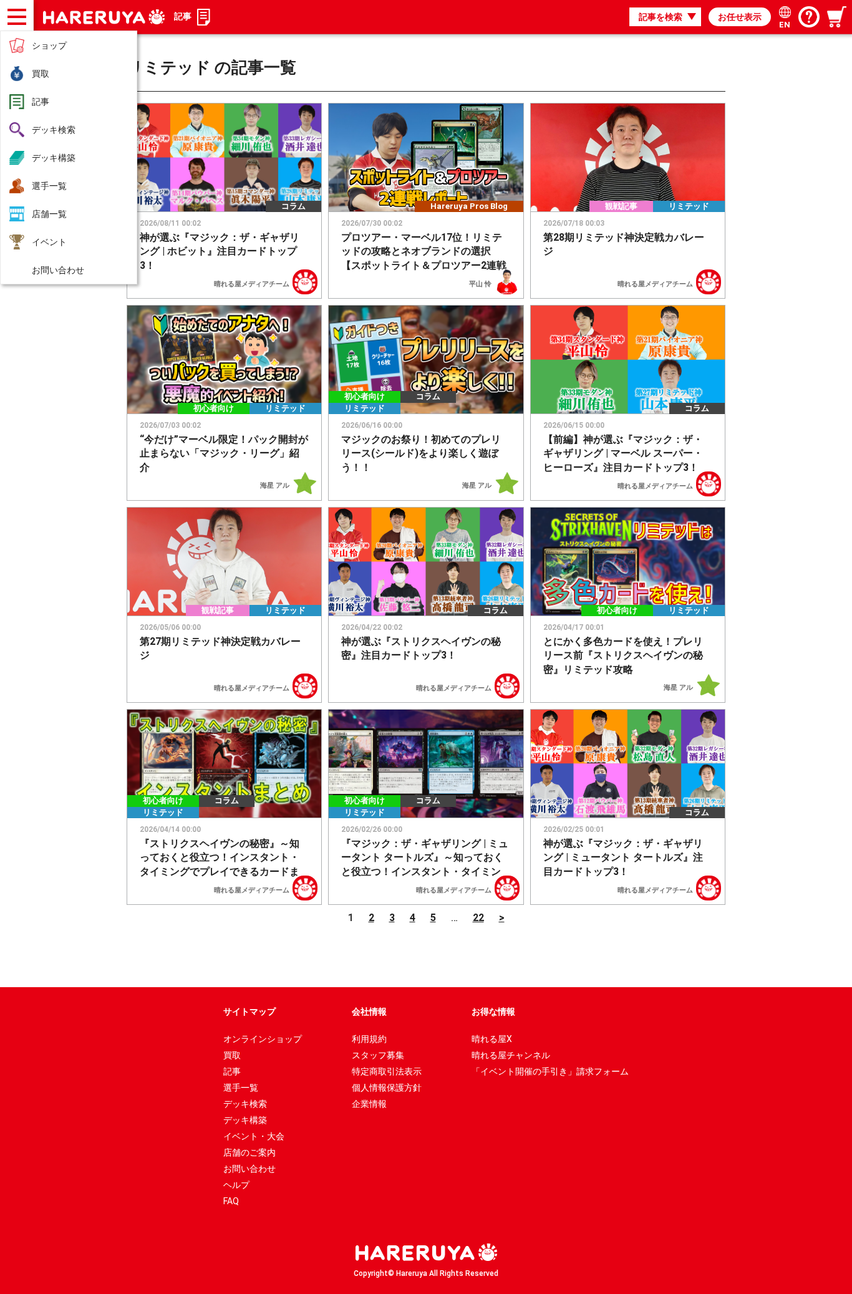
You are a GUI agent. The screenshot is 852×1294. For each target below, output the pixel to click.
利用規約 (369, 1039)
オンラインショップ (262, 1039)
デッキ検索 (53, 130)
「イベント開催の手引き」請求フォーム (550, 1071)
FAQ (231, 1201)
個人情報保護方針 (387, 1088)
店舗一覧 (49, 214)
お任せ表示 (740, 17)
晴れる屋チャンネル (511, 1055)
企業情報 (369, 1104)
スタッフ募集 (378, 1055)
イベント (49, 242)
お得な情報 (493, 1011)
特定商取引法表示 (387, 1071)
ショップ (49, 46)
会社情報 (369, 1011)
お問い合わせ (58, 270)
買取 (40, 74)
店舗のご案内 (249, 1152)
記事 (40, 102)
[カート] (837, 16)
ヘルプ (236, 1185)
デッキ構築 (53, 158)
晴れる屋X (492, 1039)
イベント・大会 (253, 1136)
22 (478, 918)
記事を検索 (660, 17)
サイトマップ (249, 1011)
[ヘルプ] (809, 16)
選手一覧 (49, 186)
